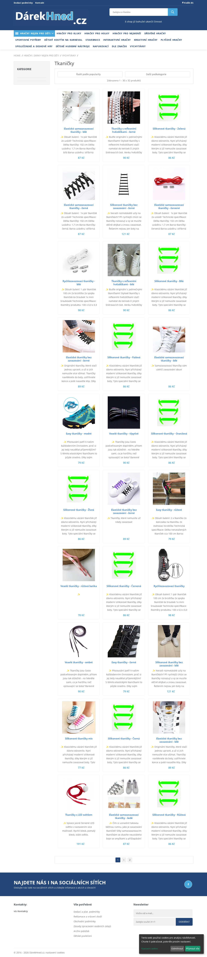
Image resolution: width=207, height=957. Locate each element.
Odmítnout (177, 948)
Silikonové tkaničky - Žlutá (78, 509)
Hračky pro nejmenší (127, 33)
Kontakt (39, 2)
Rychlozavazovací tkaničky (169, 586)
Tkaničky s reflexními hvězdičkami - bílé (123, 282)
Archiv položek (81, 931)
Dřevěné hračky (155, 33)
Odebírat (184, 921)
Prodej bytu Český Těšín (86, 940)
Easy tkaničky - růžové (169, 509)
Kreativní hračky (146, 39)
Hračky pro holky (96, 33)
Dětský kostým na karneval (63, 39)
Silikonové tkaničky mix (79, 738)
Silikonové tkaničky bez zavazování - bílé (169, 664)
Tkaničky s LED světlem (78, 814)
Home (17, 55)
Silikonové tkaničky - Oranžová (169, 433)
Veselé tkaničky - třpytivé (124, 433)
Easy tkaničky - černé (124, 662)
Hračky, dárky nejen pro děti (41, 55)
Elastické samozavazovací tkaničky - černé (78, 206)
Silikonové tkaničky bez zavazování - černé (123, 206)
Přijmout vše (192, 948)
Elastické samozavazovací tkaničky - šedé (124, 816)
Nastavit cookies (149, 948)
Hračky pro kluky (69, 33)
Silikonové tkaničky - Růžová (169, 814)
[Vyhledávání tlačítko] (173, 12)
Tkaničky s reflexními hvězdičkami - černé (123, 130)
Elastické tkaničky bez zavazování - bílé (169, 740)
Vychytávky (138, 46)
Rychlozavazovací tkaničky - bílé (79, 282)
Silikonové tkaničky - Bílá (169, 281)
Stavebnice (93, 39)
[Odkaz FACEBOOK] (188, 884)
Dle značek (119, 46)
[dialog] (171, 944)
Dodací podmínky (23, 2)
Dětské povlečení (83, 935)
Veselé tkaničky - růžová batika (78, 586)
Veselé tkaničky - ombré (79, 662)
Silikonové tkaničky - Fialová (123, 357)
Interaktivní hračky (117, 39)
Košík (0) (188, 2)
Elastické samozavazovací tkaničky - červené (169, 206)
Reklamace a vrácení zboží (88, 916)
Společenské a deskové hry (34, 46)
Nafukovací (101, 46)
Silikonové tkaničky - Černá (124, 738)
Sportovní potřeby (28, 39)
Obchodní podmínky (85, 921)
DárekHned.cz (36, 952)
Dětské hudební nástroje (73, 46)
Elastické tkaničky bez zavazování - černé (79, 359)
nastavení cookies (55, 952)
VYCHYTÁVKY (69, 55)
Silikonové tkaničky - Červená (124, 586)
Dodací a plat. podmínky (87, 911)
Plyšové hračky (171, 39)
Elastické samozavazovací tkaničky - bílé (78, 130)
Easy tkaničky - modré (79, 433)
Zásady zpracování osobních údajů (92, 926)
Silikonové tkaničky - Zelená (169, 128)
